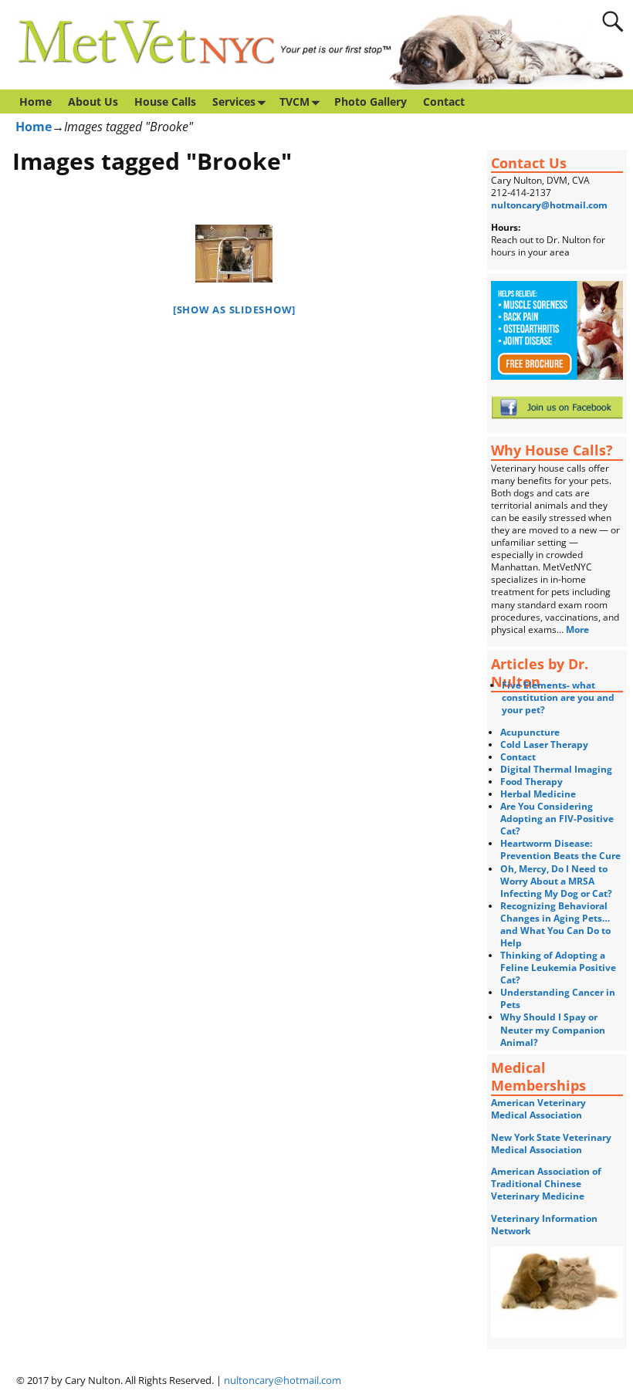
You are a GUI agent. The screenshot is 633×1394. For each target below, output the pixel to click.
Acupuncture (530, 732)
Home (35, 101)
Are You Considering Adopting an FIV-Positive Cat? (557, 818)
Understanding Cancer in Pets (557, 998)
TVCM (294, 101)
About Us (93, 101)
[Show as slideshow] (234, 309)
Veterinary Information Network (544, 1224)
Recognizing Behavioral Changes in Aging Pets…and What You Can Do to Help (555, 924)
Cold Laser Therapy (544, 744)
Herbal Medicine (538, 793)
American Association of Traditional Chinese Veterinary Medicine (546, 1184)
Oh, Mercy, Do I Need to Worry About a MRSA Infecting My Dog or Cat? (556, 881)
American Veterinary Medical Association (538, 1109)
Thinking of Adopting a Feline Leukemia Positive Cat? (558, 967)
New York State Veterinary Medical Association (551, 1143)
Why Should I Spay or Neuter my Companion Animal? (552, 1029)
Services (234, 101)
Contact (444, 101)
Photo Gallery (370, 101)
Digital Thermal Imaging (556, 769)
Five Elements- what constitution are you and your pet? (558, 697)
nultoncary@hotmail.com (549, 204)
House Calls (165, 101)
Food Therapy (531, 781)
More (578, 629)
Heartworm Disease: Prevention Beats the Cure (560, 849)
